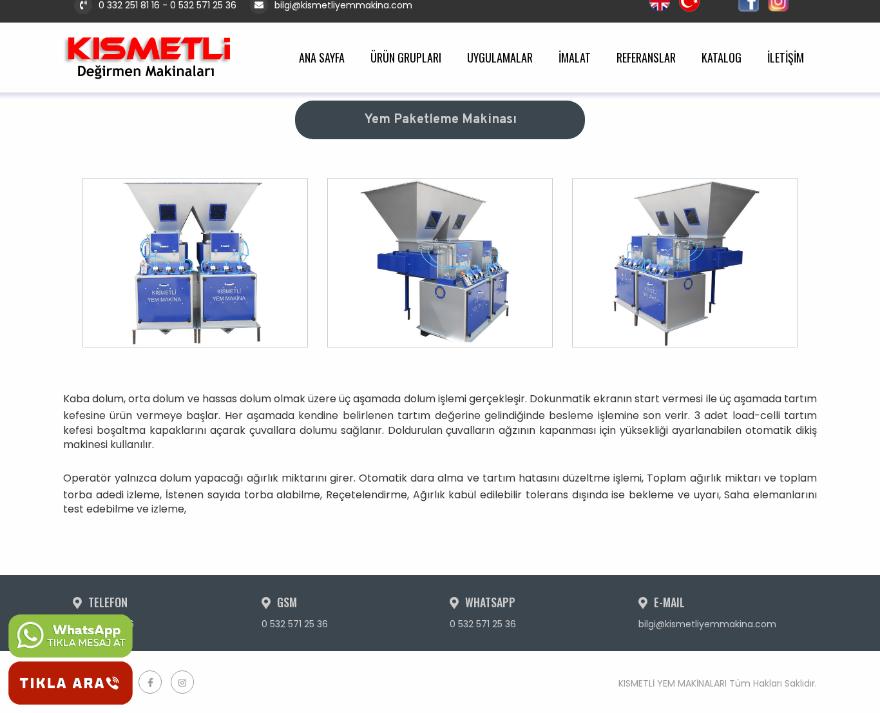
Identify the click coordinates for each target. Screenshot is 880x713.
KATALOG (721, 58)
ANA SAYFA (322, 58)
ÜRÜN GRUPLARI (405, 58)
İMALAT (575, 58)
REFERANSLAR (646, 58)
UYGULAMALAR (500, 58)
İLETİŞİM (785, 58)
